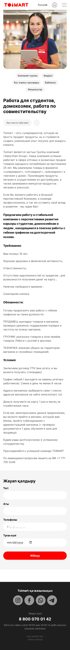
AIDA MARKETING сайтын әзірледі (35, 638)
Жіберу (35, 555)
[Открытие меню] (64, 5)
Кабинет (54, 5)
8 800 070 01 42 (35, 619)
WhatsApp (41, 600)
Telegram (52, 600)
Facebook (29, 600)
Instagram (18, 600)
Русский (42, 4)
